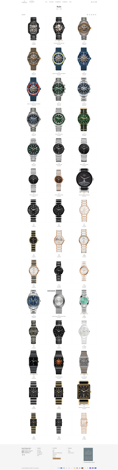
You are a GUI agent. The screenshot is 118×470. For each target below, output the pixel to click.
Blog (53, 451)
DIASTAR (84, 316)
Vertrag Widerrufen (57, 458)
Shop (46, 1)
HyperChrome (34, 316)
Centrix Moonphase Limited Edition (84, 194)
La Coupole (59, 285)
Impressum (54, 455)
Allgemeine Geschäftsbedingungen (57, 452)
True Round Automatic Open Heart (59, 43)
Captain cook (34, 73)
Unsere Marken (51, 1)
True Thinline (84, 346)
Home (57, 8)
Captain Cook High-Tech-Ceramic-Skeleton (58, 73)
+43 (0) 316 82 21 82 (27, 451)
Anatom (34, 377)
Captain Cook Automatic (59, 134)
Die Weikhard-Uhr (65, 1)
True (33, 346)
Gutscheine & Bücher (71, 452)
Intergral (59, 407)
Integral (34, 407)
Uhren (69, 450)
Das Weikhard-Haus (58, 1)
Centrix (34, 225)
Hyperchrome (34, 164)
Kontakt (70, 1)
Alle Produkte (39, 450)
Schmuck (69, 451)
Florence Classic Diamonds (84, 164)
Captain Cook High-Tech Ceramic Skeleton (33, 103)
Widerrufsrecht (55, 454)
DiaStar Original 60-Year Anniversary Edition (59, 316)
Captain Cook (84, 43)
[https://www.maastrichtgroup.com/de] (88, 454)
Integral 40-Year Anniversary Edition (84, 407)
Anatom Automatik (84, 377)
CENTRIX (84, 255)
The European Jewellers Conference (89, 462)
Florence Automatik (59, 164)
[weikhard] (24, 2)
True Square (34, 43)
